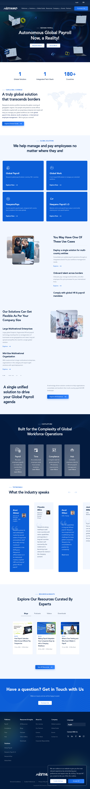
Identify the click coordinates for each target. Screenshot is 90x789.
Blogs (21, 728)
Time (5, 732)
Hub (5, 736)
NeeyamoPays (12, 204)
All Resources (23, 724)
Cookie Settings (58, 781)
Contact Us (81, 8)
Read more (16, 555)
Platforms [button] (24, 8)
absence (13, 115)
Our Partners (39, 728)
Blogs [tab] (26, 613)
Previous (69, 492)
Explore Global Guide (11, 123)
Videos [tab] (49, 613)
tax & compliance (22, 115)
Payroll (6, 724)
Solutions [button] (32, 8)
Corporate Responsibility (42, 741)
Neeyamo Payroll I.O (59, 204)
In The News (39, 736)
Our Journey (39, 724)
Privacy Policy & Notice (45, 781)
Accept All (76, 781)
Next (75, 492)
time (8, 115)
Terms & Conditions (15, 781)
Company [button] (56, 8)
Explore (55, 266)
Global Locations (56, 724)
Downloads (23, 741)
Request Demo (37, 45)
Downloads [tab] (62, 613)
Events (63, 8)
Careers (38, 732)
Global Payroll (12, 173)
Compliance (7, 728)
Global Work (56, 173)
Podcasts (22, 732)
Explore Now (10, 185)
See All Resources (43, 667)
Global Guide (41, 8)
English (70, 724)
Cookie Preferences (29, 781)
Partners (68, 8)
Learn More (18, 472)
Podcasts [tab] (37, 613)
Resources (49, 8)
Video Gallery (24, 736)
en (83, 2)
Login (76, 2)
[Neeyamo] (10, 8)
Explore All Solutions (56, 396)
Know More (53, 45)
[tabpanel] (21, 537)
